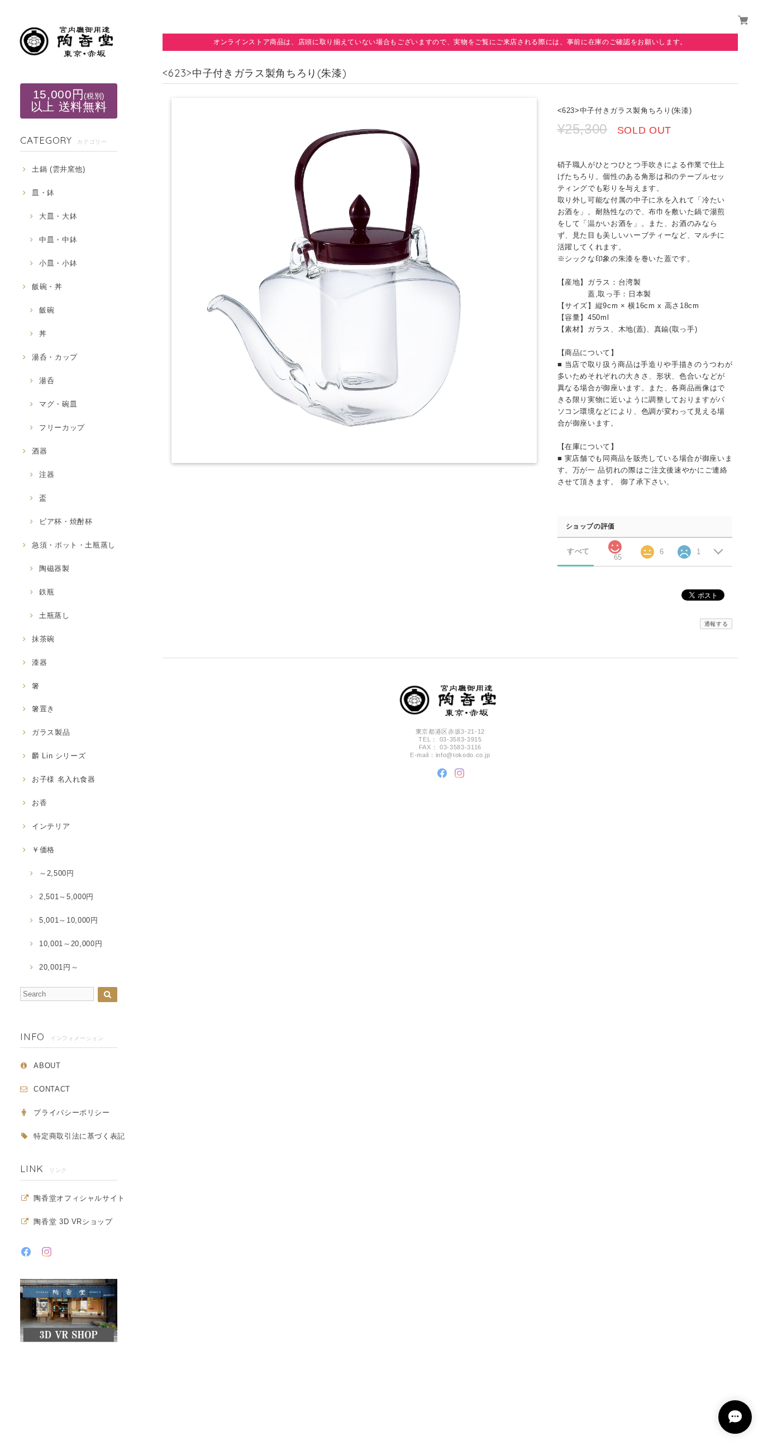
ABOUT (47, 1065)
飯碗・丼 (47, 286)
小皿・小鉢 (58, 263)
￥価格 (43, 850)
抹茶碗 (43, 639)
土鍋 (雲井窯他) (58, 169)
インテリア (51, 826)
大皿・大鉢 (58, 216)
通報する (716, 624)
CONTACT (52, 1089)
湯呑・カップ (55, 357)
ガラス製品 (51, 732)
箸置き (43, 709)
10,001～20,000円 (70, 943)
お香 (39, 803)
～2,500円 (56, 873)
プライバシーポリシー (72, 1112)
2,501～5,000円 (66, 896)
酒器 (39, 451)
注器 (46, 474)
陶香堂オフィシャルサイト (79, 1198)
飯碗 (46, 310)
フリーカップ (62, 427)
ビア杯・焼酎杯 (65, 521)
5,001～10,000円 (68, 920)
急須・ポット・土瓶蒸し (74, 545)
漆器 (39, 662)
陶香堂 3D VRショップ (73, 1221)
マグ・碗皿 (58, 404)
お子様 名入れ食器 (64, 779)
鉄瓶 (46, 592)
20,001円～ (58, 967)
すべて (578, 551)
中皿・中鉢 (58, 239)
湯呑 (46, 380)
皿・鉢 (43, 192)
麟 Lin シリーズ (58, 756)
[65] (615, 543)
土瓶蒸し (54, 615)
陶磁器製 (54, 568)
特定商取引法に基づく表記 (79, 1136)
